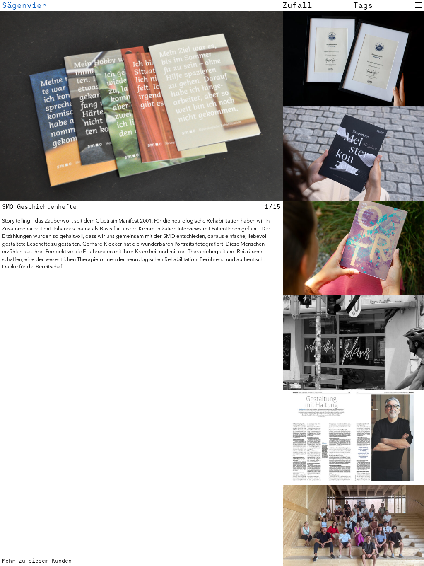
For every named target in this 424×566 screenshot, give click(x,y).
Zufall (297, 5)
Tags (363, 5)
